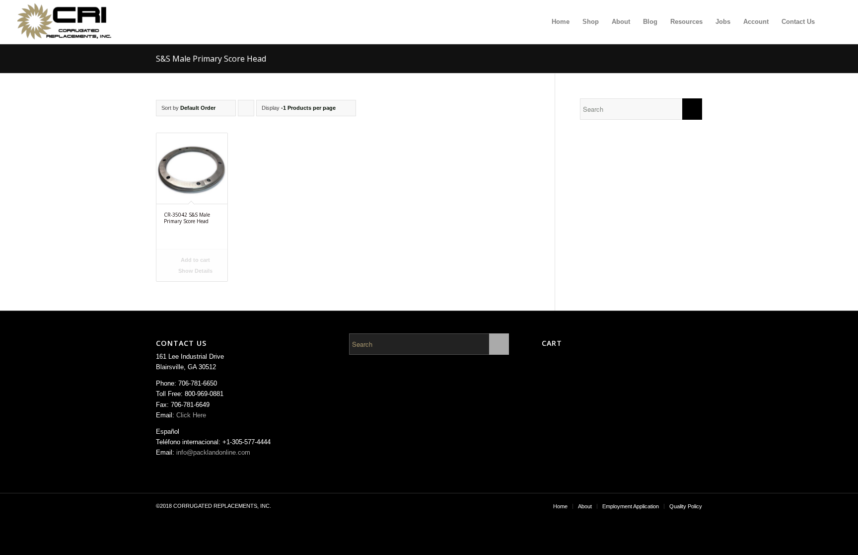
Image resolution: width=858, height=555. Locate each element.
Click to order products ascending (246, 110)
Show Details (195, 271)
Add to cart (194, 260)
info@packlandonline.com (213, 452)
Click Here (191, 415)
